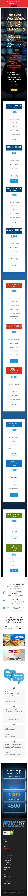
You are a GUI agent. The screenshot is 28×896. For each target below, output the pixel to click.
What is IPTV (7, 844)
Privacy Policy (7, 876)
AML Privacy (7, 883)
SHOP (14, 6)
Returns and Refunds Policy (11, 878)
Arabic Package (7, 858)
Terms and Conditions (9, 881)
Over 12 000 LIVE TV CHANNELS (16, 592)
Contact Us (6, 851)
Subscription (7, 867)
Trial (5, 869)
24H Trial (6, 846)
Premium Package (8, 865)
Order (14, 139)
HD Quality (15, 599)
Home (5, 841)
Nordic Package (7, 862)
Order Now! (7, 848)
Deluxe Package (7, 860)
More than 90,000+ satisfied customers (15, 608)
